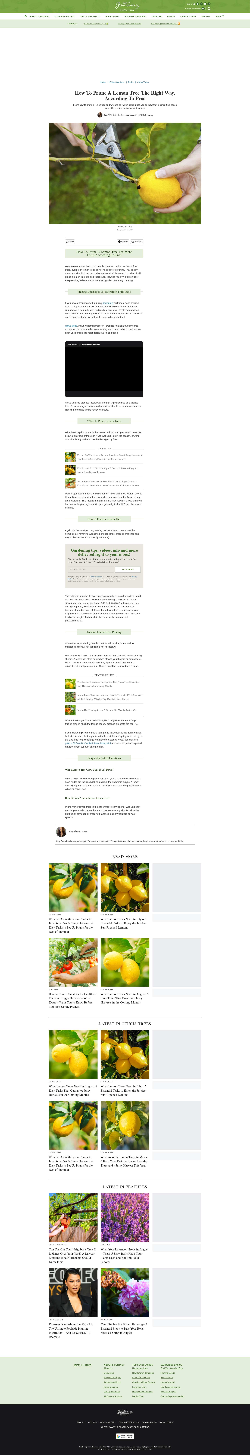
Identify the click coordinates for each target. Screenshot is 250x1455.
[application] (104, 369)
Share (71, 242)
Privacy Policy (149, 1422)
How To (171, 16)
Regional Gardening (135, 16)
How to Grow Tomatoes (143, 1373)
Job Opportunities (112, 1392)
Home (103, 82)
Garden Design (188, 16)
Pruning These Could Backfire (129, 24)
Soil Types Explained (170, 1387)
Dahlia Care (137, 1396)
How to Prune (167, 1378)
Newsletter (138, 242)
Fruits (130, 82)
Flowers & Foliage (65, 16)
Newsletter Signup (112, 1378)
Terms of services (96, 577)
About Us (108, 1368)
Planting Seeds (168, 1373)
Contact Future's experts (101, 1422)
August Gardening (39, 16)
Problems (157, 16)
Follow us (124, 242)
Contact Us (109, 1373)
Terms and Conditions (128, 1422)
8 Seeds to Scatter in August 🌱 (96, 24)
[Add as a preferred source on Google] (125, 1436)
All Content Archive (113, 1396)
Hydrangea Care (140, 1368)
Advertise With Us (112, 1382)
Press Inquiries (111, 1387)
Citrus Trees (143, 82)
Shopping (206, 16)
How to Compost (168, 1392)
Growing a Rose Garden (143, 1382)
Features (149, 115)
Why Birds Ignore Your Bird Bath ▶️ (165, 24)
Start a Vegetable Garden (172, 1396)
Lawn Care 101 (168, 1382)
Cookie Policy (166, 1422)
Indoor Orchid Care (141, 1378)
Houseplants (112, 16)
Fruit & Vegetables (90, 16)
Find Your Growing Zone (172, 1368)
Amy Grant (111, 115)
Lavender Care (139, 1387)
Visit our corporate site (162, 1447)
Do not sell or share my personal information (125, 1427)
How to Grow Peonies (142, 1392)
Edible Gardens (117, 82)
